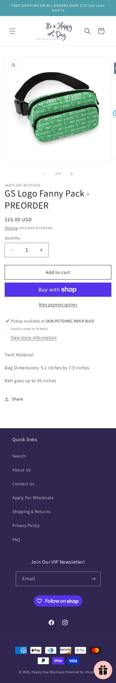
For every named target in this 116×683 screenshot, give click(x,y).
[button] (12, 31)
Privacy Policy (25, 525)
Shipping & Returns (31, 511)
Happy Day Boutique (48, 672)
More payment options (58, 304)
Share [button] (17, 399)
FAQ (16, 539)
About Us (21, 470)
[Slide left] (44, 173)
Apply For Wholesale (33, 497)
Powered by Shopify (81, 672)
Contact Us (23, 483)
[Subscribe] (93, 579)
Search (19, 456)
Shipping (11, 228)
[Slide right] (72, 173)
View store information (34, 337)
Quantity (12, 238)
